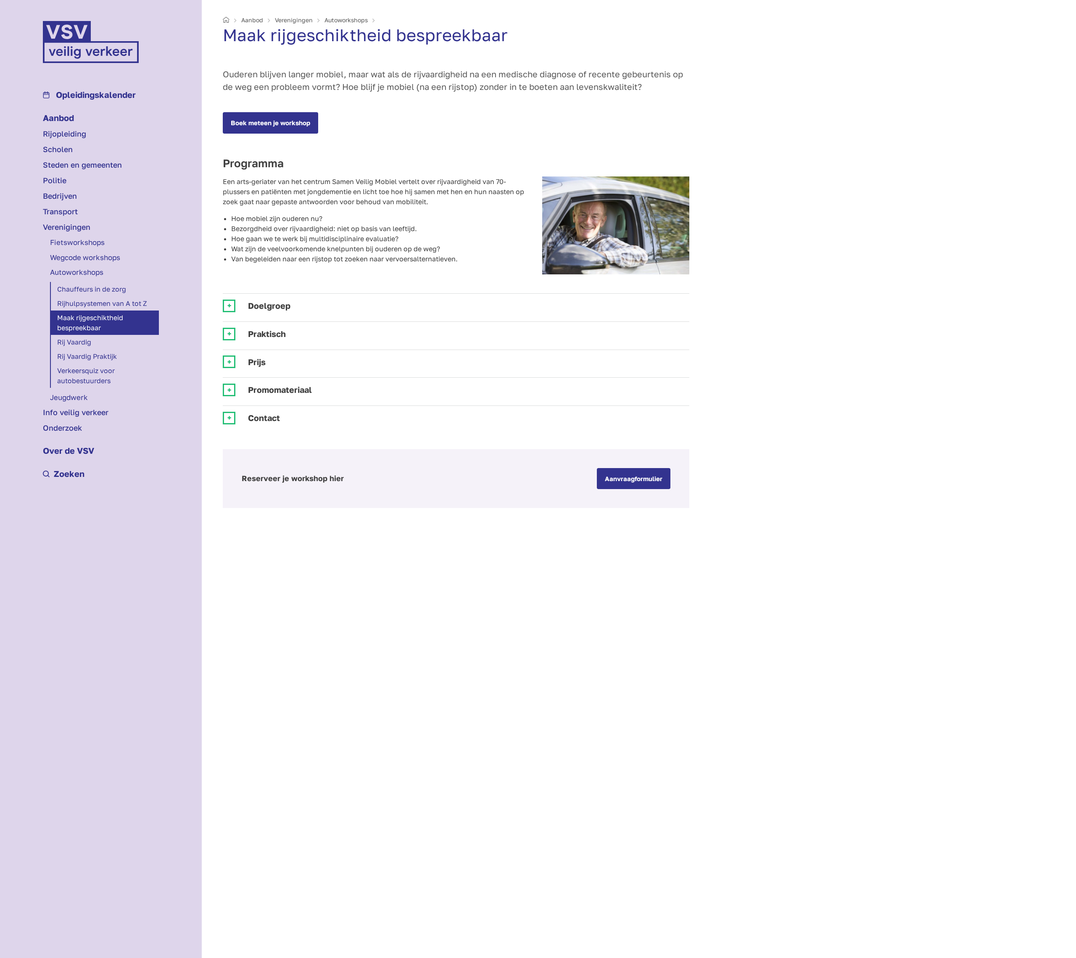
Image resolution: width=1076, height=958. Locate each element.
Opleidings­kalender (95, 94)
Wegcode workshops (85, 257)
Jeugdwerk (69, 397)
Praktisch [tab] (267, 334)
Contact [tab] (264, 418)
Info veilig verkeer (75, 412)
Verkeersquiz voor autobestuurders (86, 375)
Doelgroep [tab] (269, 306)
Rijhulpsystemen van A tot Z (102, 303)
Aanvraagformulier (633, 478)
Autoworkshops (76, 272)
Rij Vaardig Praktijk (87, 356)
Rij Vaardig (74, 342)
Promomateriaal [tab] (280, 390)
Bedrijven (60, 195)
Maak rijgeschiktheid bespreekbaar (90, 322)
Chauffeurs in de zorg (91, 289)
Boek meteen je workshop (270, 122)
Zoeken (69, 473)
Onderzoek (62, 427)
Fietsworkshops (77, 242)
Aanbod (58, 118)
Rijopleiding (64, 133)
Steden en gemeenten (82, 164)
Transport (60, 211)
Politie (54, 180)
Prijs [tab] (257, 362)
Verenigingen (66, 227)
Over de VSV (68, 450)
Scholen (58, 149)
